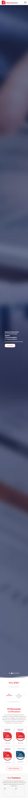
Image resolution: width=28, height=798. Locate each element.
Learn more (10, 344)
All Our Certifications (14, 768)
